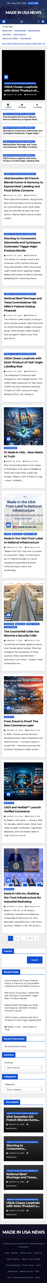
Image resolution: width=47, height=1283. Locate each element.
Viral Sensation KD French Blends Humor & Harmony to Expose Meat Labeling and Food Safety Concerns (20, 119)
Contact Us (37, 1253)
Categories (10, 1084)
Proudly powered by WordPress (15, 1244)
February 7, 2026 (14, 640)
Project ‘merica (28, 1265)
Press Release (25, 38)
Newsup (39, 1244)
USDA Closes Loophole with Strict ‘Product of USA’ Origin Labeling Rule (21, 159)
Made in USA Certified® (31, 1259)
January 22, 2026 (15, 816)
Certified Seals (25, 1253)
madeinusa (22, 95)
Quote (38, 1265)
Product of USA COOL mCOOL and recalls (19, 114)
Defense (8, 534)
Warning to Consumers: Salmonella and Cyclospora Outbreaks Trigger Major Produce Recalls (22, 133)
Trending (37, 107)
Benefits (14, 1253)
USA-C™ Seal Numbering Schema (20, 1277)
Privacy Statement (13, 1265)
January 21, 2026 (14, 907)
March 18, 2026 (13, 461)
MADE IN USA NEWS (23, 12)
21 (30, 938)
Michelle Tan (31, 461)
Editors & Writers (13, 1259)
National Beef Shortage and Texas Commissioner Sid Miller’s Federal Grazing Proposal (20, 147)
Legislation (9, 624)
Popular (22, 107)
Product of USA (33, 624)
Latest (8, 107)
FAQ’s (37, 1271)
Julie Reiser (6, 35)
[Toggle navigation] (21, 21)
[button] (39, 21)
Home (7, 1253)
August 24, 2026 (14, 195)
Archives (9, 1062)
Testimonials (13, 1271)
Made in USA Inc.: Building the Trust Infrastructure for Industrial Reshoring (22, 897)
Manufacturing (30, 534)
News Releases (34, 31)
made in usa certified (10, 38)
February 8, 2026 (14, 547)
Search (8, 951)
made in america (19, 35)
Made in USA (7, 31)
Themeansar (23, 1247)
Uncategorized (10, 448)
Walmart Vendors (26, 1271)
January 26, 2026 (15, 730)
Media (37, 1277)
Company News (20, 31)
